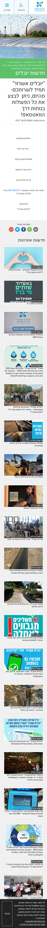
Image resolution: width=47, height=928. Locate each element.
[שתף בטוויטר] (17, 229)
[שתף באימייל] (11, 229)
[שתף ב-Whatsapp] (29, 229)
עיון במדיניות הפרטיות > (35, 921)
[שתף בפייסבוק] (23, 229)
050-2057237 (14, 190)
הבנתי (7, 913)
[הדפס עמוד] (36, 229)
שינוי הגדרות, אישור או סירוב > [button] (32, 924)
